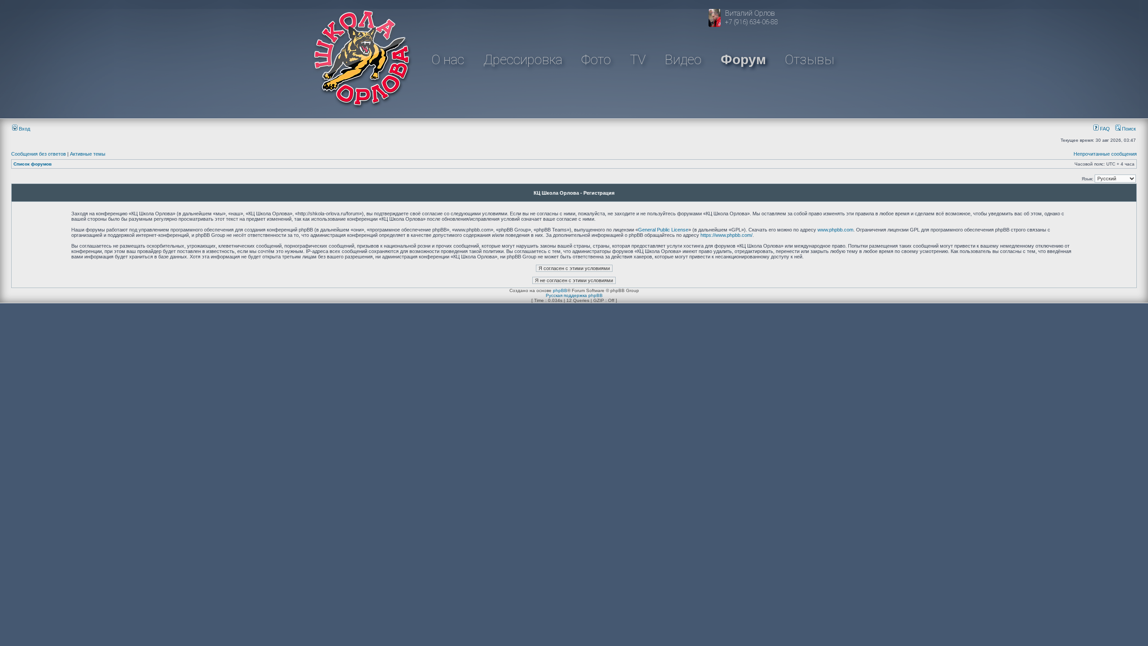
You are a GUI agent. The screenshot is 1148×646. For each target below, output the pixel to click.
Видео (683, 59)
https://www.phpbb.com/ (726, 235)
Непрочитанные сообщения (1105, 154)
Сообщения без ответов (38, 154)
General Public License (663, 229)
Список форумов (32, 164)
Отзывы (809, 59)
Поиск (1128, 128)
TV (638, 59)
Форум (743, 59)
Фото (596, 59)
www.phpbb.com (835, 229)
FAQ (1104, 128)
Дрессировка (522, 59)
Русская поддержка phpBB (574, 295)
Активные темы (87, 154)
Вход (23, 128)
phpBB (560, 290)
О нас (447, 59)
